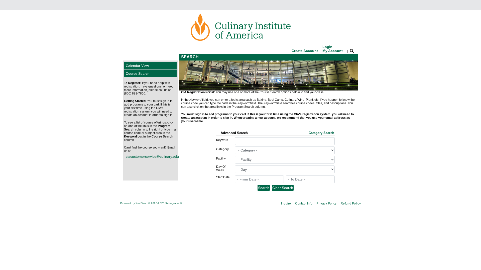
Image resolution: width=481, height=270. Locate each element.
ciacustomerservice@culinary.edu (151, 156)
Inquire (286, 203)
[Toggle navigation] (127, 57)
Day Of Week (220, 168)
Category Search (321, 133)
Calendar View (137, 66)
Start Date (223, 177)
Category (222, 149)
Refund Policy (351, 203)
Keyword (222, 140)
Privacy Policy (326, 203)
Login (332, 49)
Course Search (138, 74)
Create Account (305, 51)
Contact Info (303, 203)
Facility (221, 158)
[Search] (352, 51)
